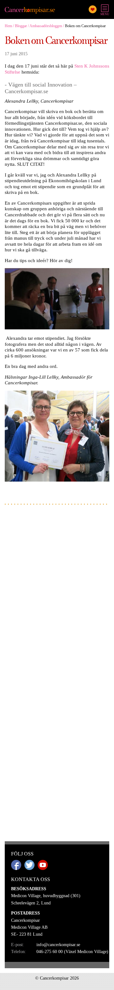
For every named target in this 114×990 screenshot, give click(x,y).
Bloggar (21, 26)
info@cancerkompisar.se (58, 944)
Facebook (16, 865)
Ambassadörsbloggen (45, 26)
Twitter (29, 865)
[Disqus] (57, 590)
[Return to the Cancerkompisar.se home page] (30, 10)
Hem (8, 26)
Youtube (43, 865)
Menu (104, 14)
